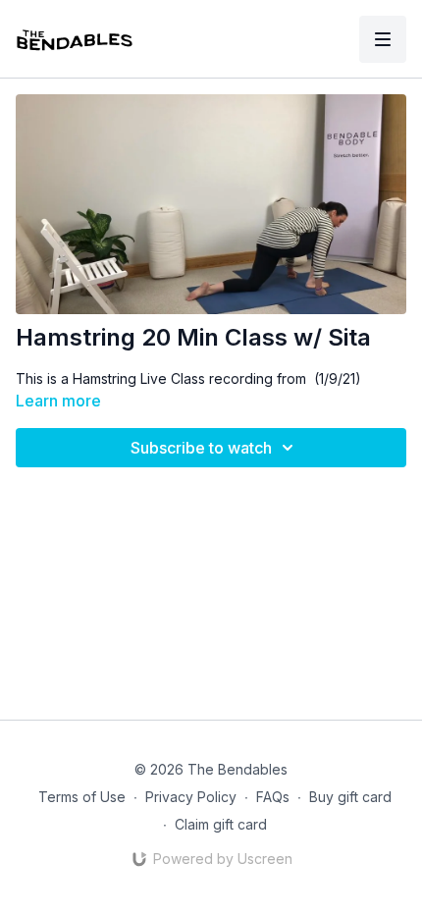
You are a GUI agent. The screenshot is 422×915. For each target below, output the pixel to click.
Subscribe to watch (201, 448)
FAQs (273, 796)
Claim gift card (221, 824)
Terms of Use (82, 796)
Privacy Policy (191, 796)
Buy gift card (350, 796)
